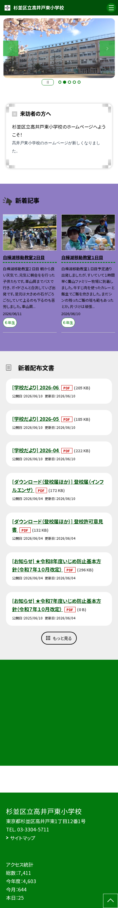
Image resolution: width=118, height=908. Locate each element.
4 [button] (74, 82)
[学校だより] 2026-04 (36, 450)
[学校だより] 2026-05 (36, 418)
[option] (59, 48)
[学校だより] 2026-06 (36, 387)
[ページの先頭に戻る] (110, 901)
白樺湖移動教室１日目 (82, 257)
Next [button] (107, 48)
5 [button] (79, 82)
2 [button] (64, 82)
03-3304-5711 (33, 829)
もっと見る (62, 638)
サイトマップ (22, 837)
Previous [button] (11, 48)
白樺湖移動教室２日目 (24, 257)
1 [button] (60, 82)
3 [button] (69, 82)
